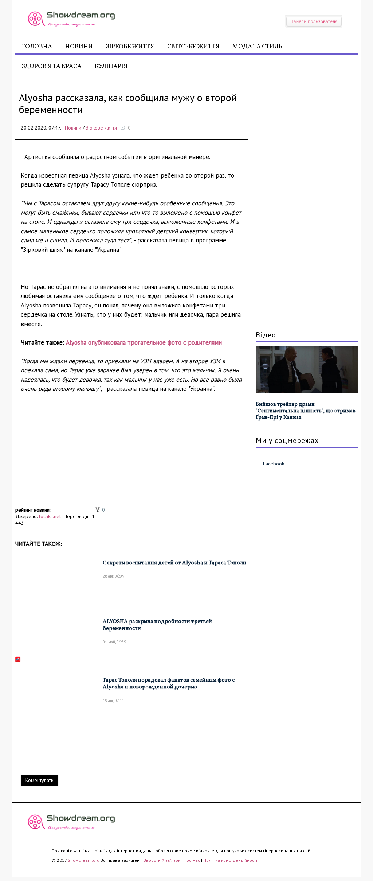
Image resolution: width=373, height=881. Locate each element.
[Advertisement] (131, 454)
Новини (79, 47)
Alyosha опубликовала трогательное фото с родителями (144, 342)
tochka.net (50, 516)
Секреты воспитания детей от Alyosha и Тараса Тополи (174, 563)
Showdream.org (83, 860)
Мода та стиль (257, 47)
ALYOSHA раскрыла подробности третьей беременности (157, 625)
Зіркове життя (130, 47)
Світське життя (193, 47)
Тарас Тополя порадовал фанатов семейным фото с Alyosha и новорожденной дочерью (169, 683)
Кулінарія (111, 66)
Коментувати (39, 780)
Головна (37, 47)
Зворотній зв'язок (162, 860)
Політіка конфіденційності (230, 860)
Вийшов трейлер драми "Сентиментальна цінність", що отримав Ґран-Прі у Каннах (306, 411)
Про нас (192, 860)
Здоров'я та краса (52, 66)
